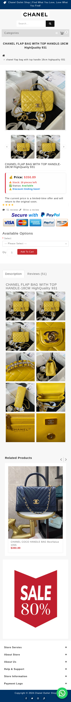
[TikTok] (44, 698)
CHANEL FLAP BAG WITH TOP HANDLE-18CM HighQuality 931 (31, 286)
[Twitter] (32, 698)
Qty (4, 252)
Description (13, 274)
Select (7, 238)
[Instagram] (38, 698)
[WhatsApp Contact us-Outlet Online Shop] (62, 693)
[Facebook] (26, 698)
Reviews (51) (37, 274)
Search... (50, 24)
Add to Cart (27, 252)
